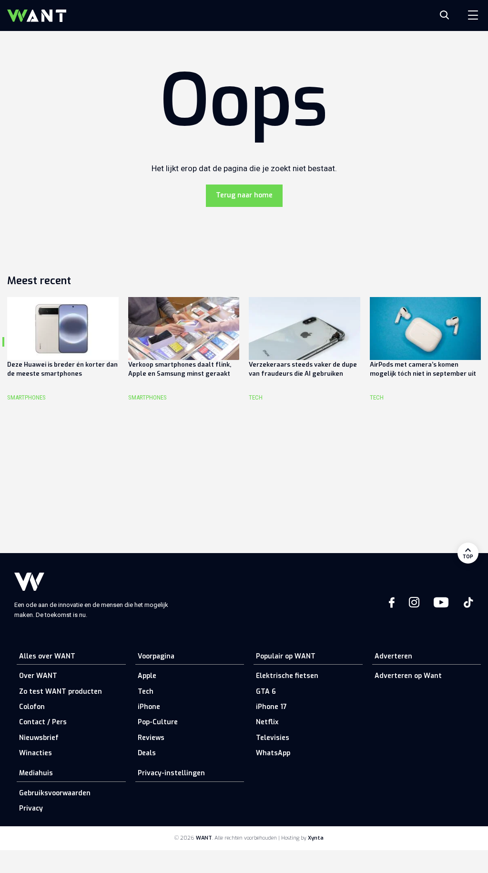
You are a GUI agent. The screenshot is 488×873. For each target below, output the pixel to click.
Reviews (151, 737)
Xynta (316, 838)
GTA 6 (266, 691)
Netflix (267, 722)
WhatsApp (273, 753)
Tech (145, 691)
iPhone (149, 706)
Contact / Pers (43, 722)
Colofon (32, 706)
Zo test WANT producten (60, 691)
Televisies (272, 737)
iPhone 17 (271, 706)
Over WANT (38, 675)
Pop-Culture (158, 722)
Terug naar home (244, 195)
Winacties (35, 753)
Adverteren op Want (408, 675)
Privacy (31, 808)
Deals (147, 753)
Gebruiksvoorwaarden (55, 793)
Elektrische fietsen (287, 675)
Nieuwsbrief (39, 737)
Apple (147, 675)
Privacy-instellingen (171, 773)
